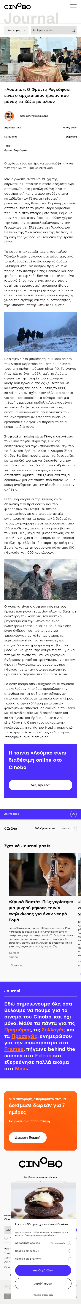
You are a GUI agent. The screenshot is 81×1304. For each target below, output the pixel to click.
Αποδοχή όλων (43, 1270)
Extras (43, 1055)
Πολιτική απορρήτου (43, 1295)
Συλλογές (53, 1029)
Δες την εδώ (41, 785)
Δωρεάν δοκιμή (27, 1137)
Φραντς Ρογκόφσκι (15, 150)
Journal (8, 1257)
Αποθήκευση (43, 1283)
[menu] (73, 6)
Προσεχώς (24, 1036)
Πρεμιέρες (71, 136)
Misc (21, 1068)
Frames (14, 1049)
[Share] (74, 43)
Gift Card (9, 1262)
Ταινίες (8, 1253)
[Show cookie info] (69, 1243)
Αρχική (8, 1248)
